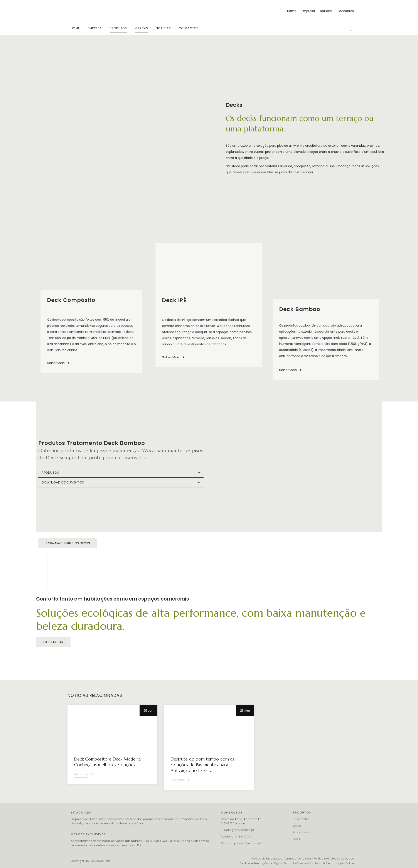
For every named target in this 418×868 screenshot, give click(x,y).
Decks (297, 826)
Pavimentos (301, 819)
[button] (121, 473)
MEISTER (178, 841)
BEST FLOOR (151, 841)
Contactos (345, 11)
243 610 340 (243, 836)
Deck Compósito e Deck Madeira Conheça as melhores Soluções (107, 762)
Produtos (50, 472)
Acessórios (301, 832)
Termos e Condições (298, 858)
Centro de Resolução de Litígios (261, 863)
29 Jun (148, 710)
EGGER (164, 841)
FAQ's (297, 839)
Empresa (308, 11)
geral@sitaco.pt (242, 830)
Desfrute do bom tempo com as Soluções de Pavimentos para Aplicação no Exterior (202, 764)
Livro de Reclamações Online (334, 863)
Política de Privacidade (266, 858)
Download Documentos (63, 482)
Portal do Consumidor (298, 863)
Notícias (326, 11)
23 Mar (245, 710)
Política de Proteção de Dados (334, 858)
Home (291, 11)
